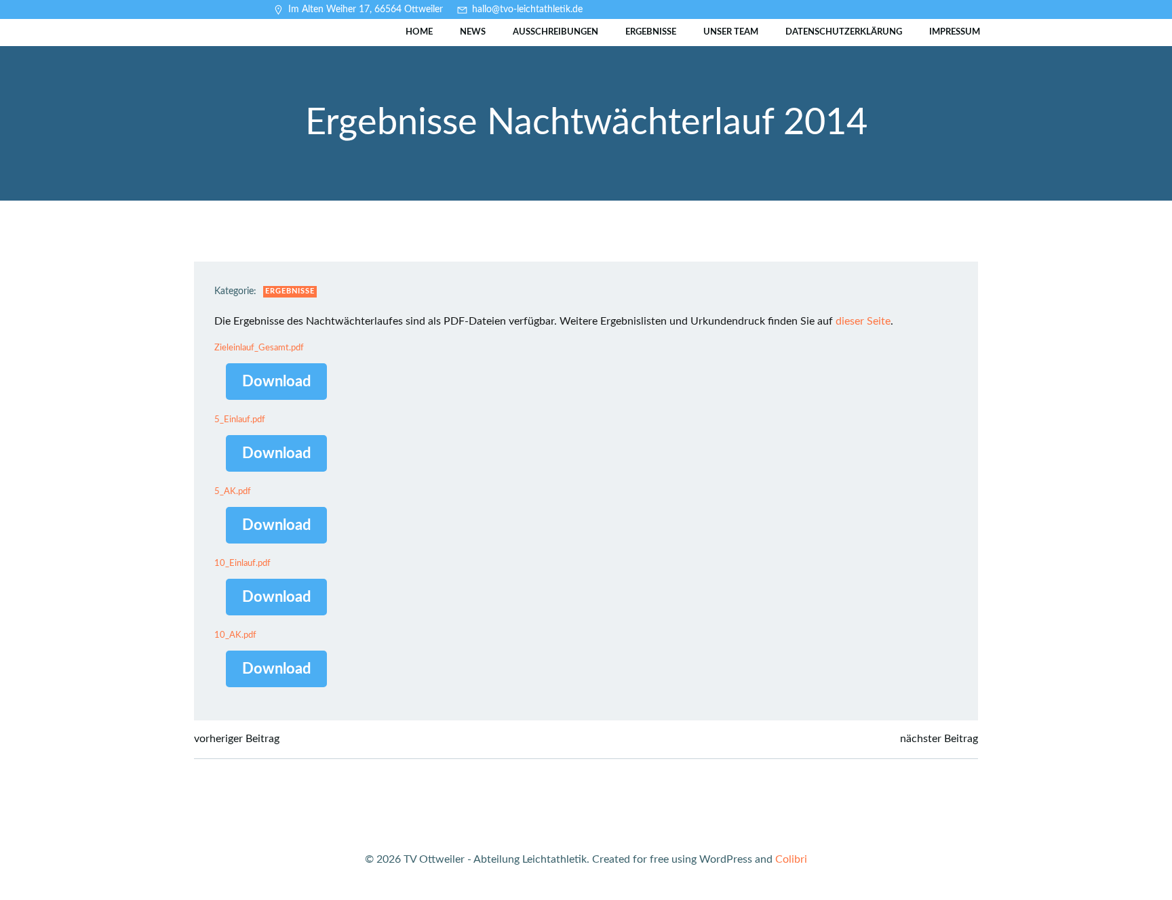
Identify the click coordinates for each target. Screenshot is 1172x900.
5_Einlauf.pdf (239, 419)
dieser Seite (863, 321)
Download (276, 381)
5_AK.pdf (232, 491)
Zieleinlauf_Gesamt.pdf (259, 348)
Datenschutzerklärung (843, 32)
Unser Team (730, 32)
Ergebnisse (650, 32)
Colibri (791, 859)
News (473, 32)
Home (419, 32)
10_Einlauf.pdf (242, 563)
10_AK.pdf (235, 635)
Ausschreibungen (555, 32)
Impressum (954, 32)
